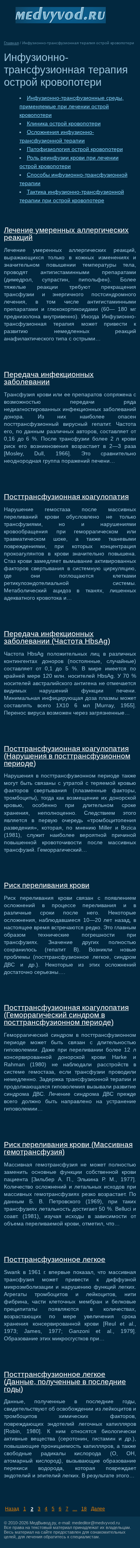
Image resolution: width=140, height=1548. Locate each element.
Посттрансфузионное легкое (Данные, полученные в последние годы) (65, 1381)
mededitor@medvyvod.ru (96, 1522)
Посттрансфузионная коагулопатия (66, 497)
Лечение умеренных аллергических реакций (66, 233)
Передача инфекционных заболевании (49, 378)
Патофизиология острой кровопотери (75, 149)
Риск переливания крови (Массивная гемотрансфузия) (68, 1148)
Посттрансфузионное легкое (54, 1259)
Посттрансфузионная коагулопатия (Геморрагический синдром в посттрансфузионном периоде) (66, 1014)
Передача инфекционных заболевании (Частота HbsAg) (57, 637)
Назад (12, 1509)
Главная (11, 43)
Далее (98, 1509)
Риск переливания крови (46, 885)
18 (84, 1509)
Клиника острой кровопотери (64, 124)
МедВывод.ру (43, 1522)
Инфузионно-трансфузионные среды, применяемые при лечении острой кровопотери (71, 106)
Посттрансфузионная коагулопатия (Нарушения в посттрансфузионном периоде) (67, 755)
